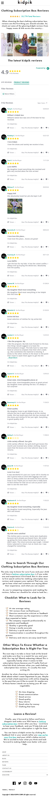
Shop (4, 752)
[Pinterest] (30, 783)
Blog (4, 758)
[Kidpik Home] (25, 2)
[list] (28, 207)
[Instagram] (25, 783)
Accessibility (7, 772)
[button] (4, 44)
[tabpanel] (25, 321)
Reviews (5, 762)
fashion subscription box (23, 574)
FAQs (4, 765)
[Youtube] (35, 783)
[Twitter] (19, 783)
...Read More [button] (12, 358)
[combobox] (43, 103)
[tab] (6, 82)
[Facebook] (14, 783)
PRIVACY (12, 790)
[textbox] (48, 104)
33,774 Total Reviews (30, 16)
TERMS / (5, 790)
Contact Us (6, 768)
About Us (5, 755)
